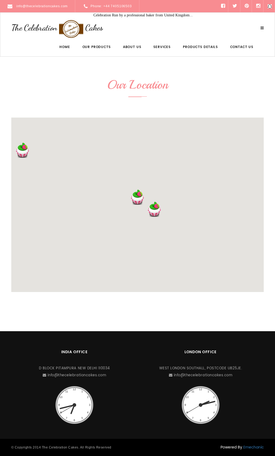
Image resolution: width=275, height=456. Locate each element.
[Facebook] (223, 6)
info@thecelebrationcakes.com (41, 6)
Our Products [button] (96, 47)
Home (64, 47)
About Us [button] (132, 47)
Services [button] (162, 47)
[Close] (262, 28)
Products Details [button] (200, 47)
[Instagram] (258, 6)
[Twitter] (235, 6)
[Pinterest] (247, 6)
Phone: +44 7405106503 (111, 6)
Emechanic (253, 447)
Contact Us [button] (241, 47)
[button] (137, 197)
